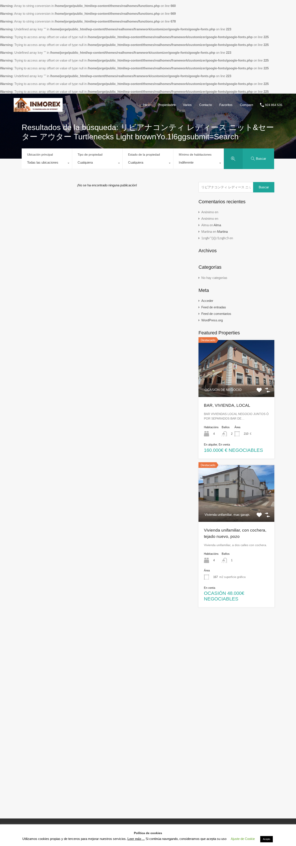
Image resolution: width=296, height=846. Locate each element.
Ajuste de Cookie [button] (243, 839)
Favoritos (264, 8)
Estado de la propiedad (144, 154)
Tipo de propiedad (90, 154)
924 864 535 (273, 105)
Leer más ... (136, 839)
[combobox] (47, 163)
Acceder (207, 301)
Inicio (184, 8)
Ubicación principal (40, 154)
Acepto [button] (266, 839)
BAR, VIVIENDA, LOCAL (227, 405)
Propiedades (204, 8)
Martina (222, 231)
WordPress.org (212, 320)
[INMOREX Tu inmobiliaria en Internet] (16, 8)
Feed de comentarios (216, 314)
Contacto (243, 8)
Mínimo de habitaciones (195, 154)
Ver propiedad (236, 385)
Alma (217, 225)
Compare (285, 8)
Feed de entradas (213, 307)
